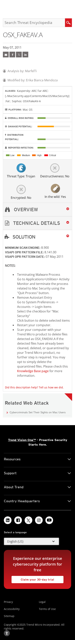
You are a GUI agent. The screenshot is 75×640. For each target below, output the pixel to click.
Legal (42, 602)
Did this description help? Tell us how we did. (34, 387)
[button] (37, 223)
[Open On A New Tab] (19, 54)
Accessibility (12, 609)
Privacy (8, 602)
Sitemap (9, 616)
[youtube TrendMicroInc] (49, 520)
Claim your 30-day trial (33, 578)
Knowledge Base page (33, 371)
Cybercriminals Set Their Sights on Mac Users (38, 412)
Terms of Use (47, 609)
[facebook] (12, 54)
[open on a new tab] (28, 520)
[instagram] (39, 520)
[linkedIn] (25, 54)
